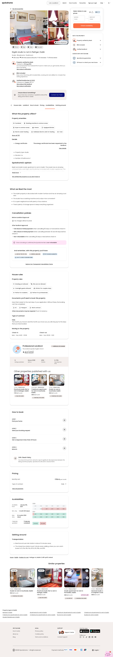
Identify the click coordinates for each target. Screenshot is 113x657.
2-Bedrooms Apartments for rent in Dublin (96, 612)
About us (15, 634)
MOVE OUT (92, 17)
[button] (103, 3)
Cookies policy (39, 634)
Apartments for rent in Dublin (38, 612)
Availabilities (50, 105)
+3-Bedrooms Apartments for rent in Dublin (42, 615)
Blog (14, 637)
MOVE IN (76, 17)
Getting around (61, 105)
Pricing (42, 105)
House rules (18, 105)
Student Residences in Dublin (11, 617)
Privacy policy (39, 631)
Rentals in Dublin (7, 612)
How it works (73, 3)
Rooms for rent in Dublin (64, 615)
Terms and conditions (41, 637)
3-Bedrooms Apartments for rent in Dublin (15, 615)
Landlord (26, 105)
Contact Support (62, 637)
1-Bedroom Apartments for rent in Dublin (69, 612)
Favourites (82, 3)
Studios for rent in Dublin (91, 615)
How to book (34, 105)
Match (64, 3)
